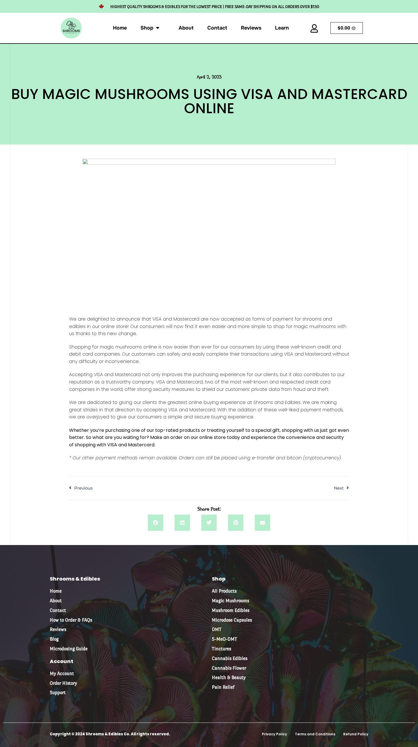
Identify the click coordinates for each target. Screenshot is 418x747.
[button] (155, 523)
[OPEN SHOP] (157, 25)
